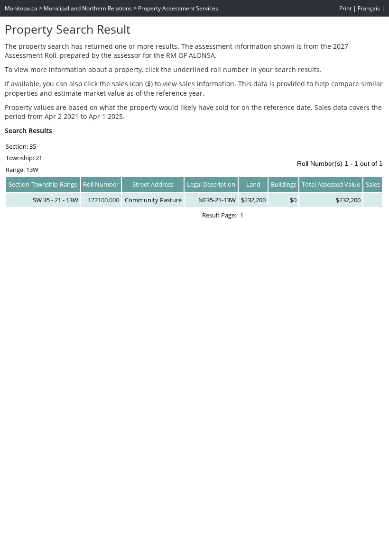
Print (345, 8)
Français (369, 8)
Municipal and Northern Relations (88, 8)
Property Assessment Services (178, 8)
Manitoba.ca (21, 8)
